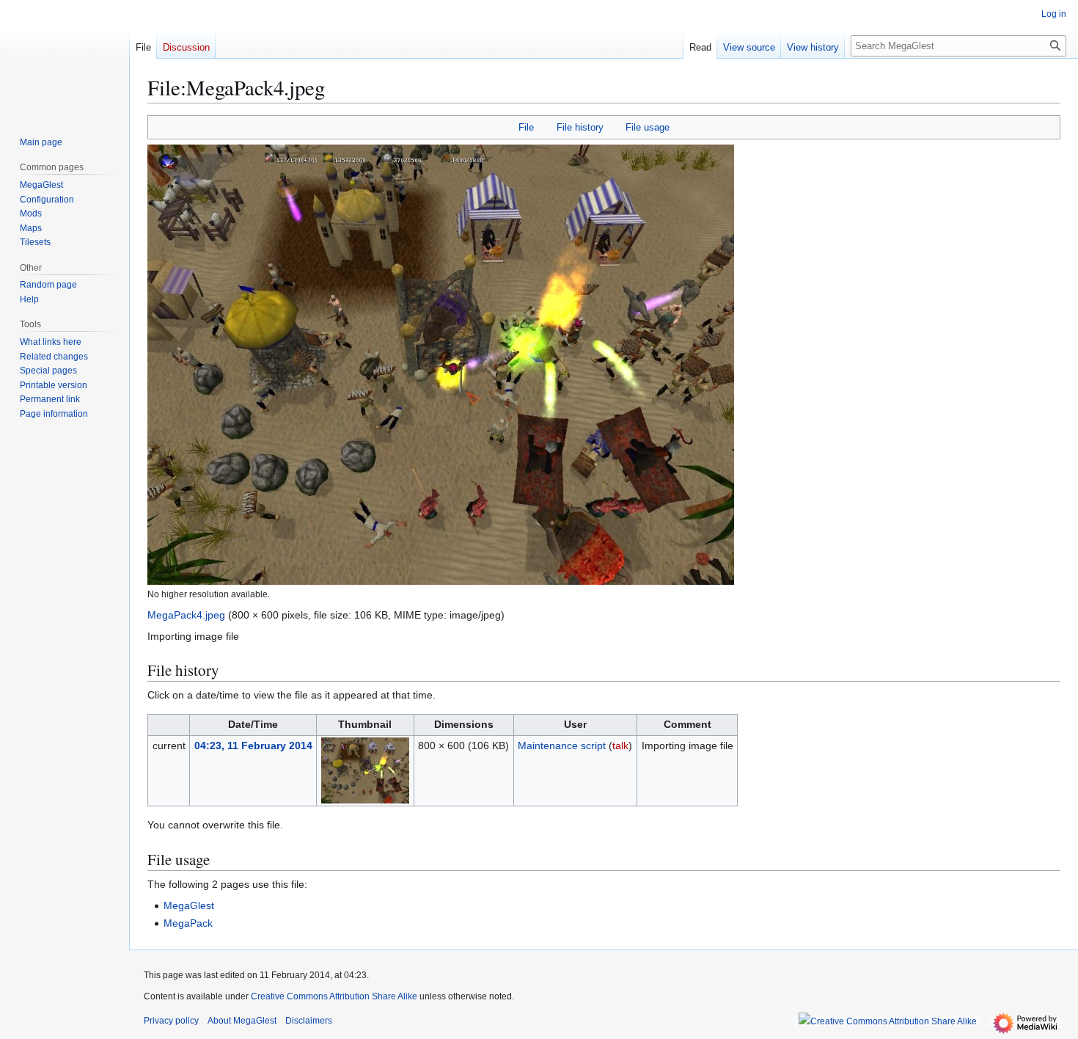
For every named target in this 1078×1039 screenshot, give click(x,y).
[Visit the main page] (64, 58)
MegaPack (188, 923)
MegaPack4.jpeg (186, 615)
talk (620, 745)
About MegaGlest (242, 1021)
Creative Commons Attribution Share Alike (334, 996)
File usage (648, 127)
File (526, 127)
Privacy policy (171, 1021)
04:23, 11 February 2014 (253, 745)
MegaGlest (189, 905)
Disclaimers (308, 1021)
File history (580, 127)
